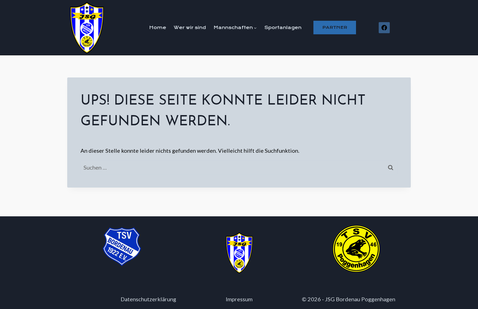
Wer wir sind (190, 27)
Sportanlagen (283, 27)
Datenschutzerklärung (148, 299)
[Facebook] (384, 27)
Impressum (239, 299)
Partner (334, 27)
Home (157, 27)
